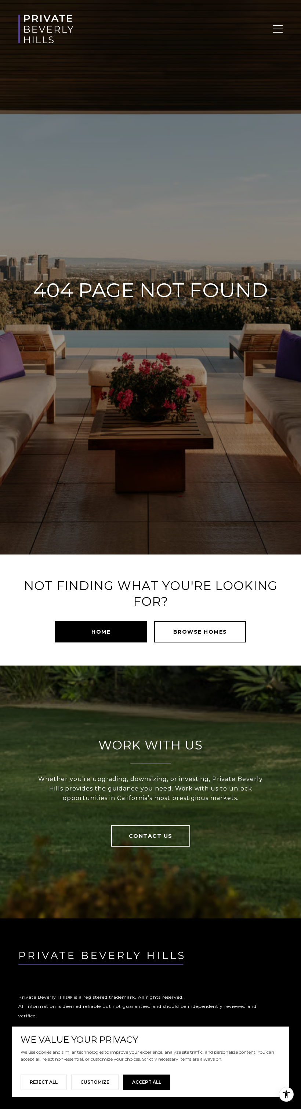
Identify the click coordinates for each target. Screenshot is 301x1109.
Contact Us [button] (151, 836)
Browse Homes (200, 632)
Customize (94, 1082)
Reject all (44, 1082)
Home (100, 632)
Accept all (146, 1082)
